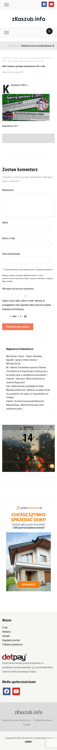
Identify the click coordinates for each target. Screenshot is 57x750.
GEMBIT (28, 742)
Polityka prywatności (12, 644)
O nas (5, 627)
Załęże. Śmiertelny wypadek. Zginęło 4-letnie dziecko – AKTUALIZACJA (24, 360)
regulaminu (48, 270)
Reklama (6, 631)
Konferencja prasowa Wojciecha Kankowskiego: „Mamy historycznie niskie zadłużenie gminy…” (25, 405)
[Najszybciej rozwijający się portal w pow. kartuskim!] (28, 19)
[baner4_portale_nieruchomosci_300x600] (28, 546)
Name (5, 222)
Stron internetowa (11, 253)
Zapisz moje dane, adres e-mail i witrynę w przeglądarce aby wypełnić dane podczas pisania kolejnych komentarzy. (26, 305)
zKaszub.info (28, 712)
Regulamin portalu (11, 640)
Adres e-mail (8, 238)
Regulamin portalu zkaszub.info (16, 720)
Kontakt (6, 636)
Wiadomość (8, 190)
